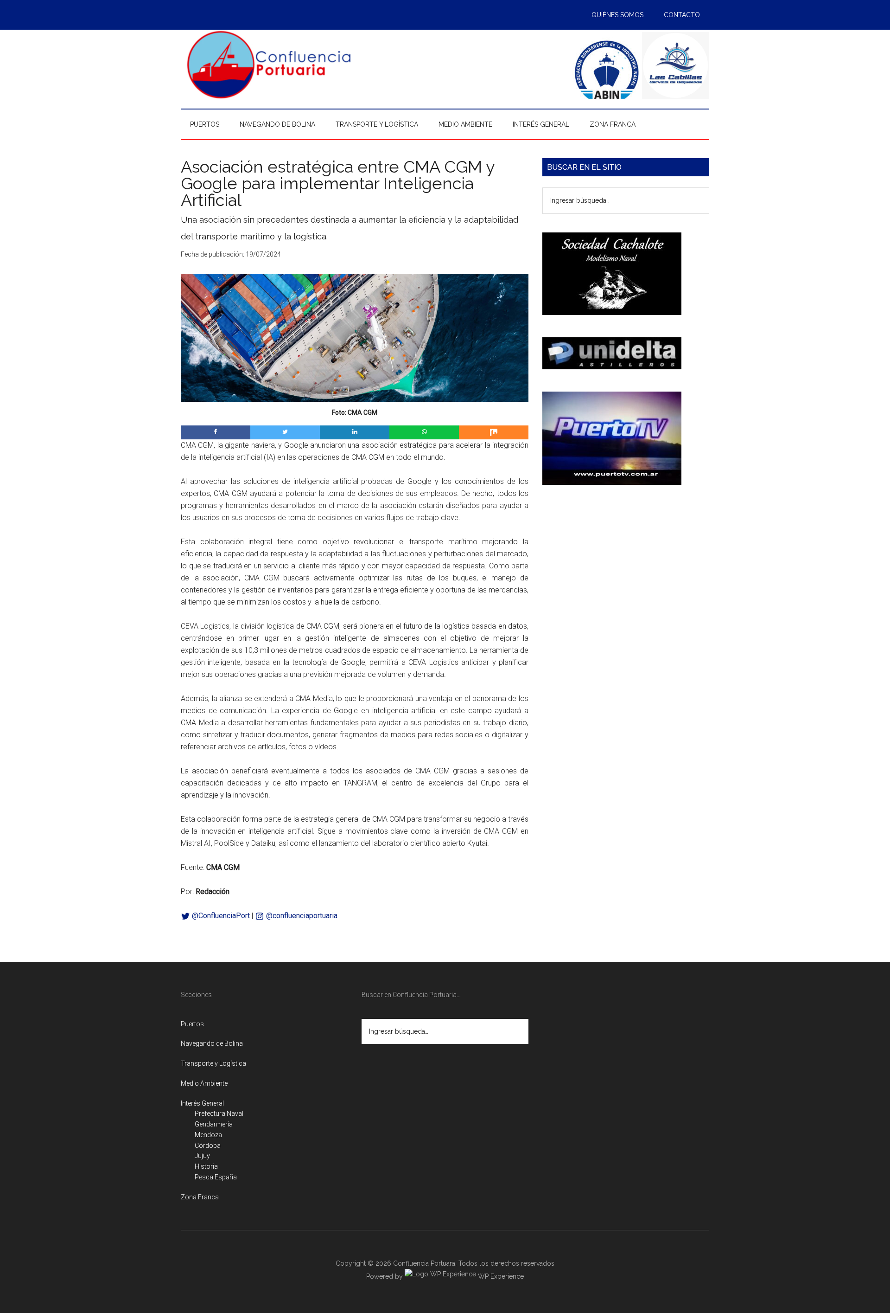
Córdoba (208, 1145)
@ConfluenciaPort (220, 915)
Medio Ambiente (204, 1083)
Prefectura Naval (219, 1113)
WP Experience (500, 1276)
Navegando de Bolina (212, 1043)
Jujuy (202, 1155)
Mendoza (208, 1135)
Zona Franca (200, 1197)
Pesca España (216, 1177)
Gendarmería (214, 1124)
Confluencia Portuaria (269, 64)
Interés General (202, 1103)
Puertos (192, 1024)
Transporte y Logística (213, 1063)
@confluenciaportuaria (300, 915)
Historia (206, 1166)
